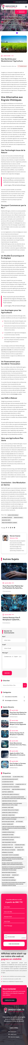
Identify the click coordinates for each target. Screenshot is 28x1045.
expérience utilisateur (7, 852)
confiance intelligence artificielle (11, 837)
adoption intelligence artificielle (10, 794)
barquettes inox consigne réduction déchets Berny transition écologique (13, 818)
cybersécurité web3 (20, 844)
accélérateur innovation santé (10, 779)
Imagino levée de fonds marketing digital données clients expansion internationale (12, 863)
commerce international (8, 832)
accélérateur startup (7, 781)
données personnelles (7, 847)
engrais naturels (18, 517)
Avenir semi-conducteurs (8, 815)
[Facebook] (6, 527)
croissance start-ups (7, 844)
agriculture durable (13, 515)
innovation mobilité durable (9, 872)
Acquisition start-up (21, 784)
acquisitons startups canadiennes (10, 786)
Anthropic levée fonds (7, 807)
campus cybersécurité (7, 824)
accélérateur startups (8, 784)
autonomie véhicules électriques (10, 810)
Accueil (5, 22)
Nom (4, 636)
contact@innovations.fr (21, 2)
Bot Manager (19, 821)
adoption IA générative (7, 792)
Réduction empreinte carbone (9, 522)
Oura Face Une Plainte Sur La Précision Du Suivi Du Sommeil (13, 587)
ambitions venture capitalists (9, 801)
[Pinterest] (14, 527)
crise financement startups (9, 842)
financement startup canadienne (10, 855)
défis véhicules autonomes (8, 850)
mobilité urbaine (6, 875)
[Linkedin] (12, 527)
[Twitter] (8, 527)
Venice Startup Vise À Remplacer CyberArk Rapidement (11, 619)
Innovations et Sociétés (14, 22)
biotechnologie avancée (8, 821)
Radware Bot (15, 875)
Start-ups (14, 66)
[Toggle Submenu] (24, 697)
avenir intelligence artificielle (10, 812)
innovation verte (6, 520)
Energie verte (20, 850)
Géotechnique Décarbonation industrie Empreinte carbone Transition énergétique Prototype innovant (12, 859)
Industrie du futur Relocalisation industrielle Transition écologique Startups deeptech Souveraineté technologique (13, 868)
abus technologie (6, 776)
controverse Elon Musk (8, 839)
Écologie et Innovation (6, 66)
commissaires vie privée (8, 834)
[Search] (25, 685)
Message (5, 652)
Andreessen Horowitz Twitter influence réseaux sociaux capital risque (12, 804)
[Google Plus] (10, 527)
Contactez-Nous (9, 1000)
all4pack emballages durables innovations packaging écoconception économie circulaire (14, 797)
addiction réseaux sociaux (18, 789)
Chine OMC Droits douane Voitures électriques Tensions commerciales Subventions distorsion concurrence (14, 828)
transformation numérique (9, 880)
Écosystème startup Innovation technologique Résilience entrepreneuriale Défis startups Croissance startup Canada (13, 884)
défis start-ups (19, 847)
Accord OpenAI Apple (18, 776)
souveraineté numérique (8, 877)
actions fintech (6, 789)
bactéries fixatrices (7, 517)
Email (4, 644)
